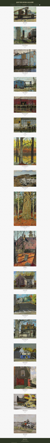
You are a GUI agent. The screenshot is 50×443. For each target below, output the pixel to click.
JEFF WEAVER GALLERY (25, 2)
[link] (39, 4)
